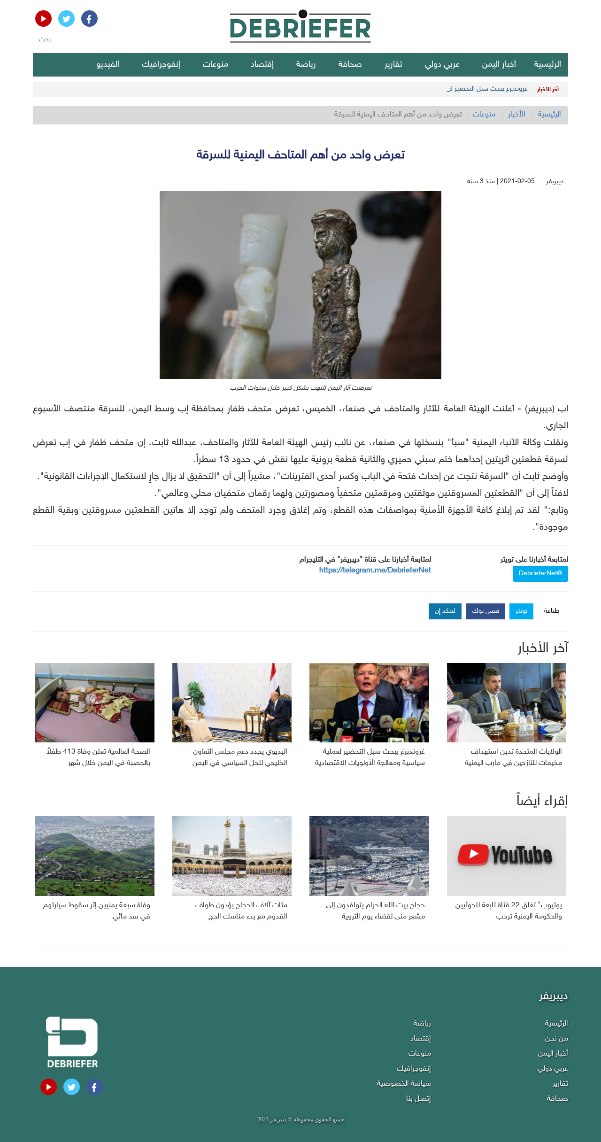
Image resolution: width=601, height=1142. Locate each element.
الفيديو (107, 65)
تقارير (393, 65)
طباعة (552, 611)
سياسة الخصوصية (404, 1084)
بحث (45, 40)
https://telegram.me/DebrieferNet (375, 570)
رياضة (306, 65)
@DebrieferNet (540, 574)
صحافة (350, 65)
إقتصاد (262, 65)
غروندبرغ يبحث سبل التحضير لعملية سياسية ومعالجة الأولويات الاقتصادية (433, 89)
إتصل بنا (418, 1099)
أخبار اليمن (499, 65)
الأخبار (516, 114)
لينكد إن (445, 611)
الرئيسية (547, 65)
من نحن (556, 1038)
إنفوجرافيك (161, 65)
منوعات (215, 65)
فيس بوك (486, 611)
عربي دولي (442, 65)
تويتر (521, 611)
